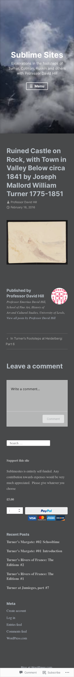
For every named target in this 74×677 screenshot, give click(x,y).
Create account (16, 610)
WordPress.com (17, 638)
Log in (11, 617)
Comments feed (17, 631)
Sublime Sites (37, 55)
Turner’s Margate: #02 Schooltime (33, 541)
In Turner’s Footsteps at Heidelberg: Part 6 (34, 341)
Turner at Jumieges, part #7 (28, 587)
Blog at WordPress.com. (37, 667)
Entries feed (14, 624)
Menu (39, 86)
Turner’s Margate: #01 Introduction (34, 550)
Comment (53, 419)
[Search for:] (28, 442)
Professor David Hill (24, 202)
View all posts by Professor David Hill (31, 318)
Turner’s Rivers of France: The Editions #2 (30, 562)
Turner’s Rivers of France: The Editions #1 (30, 576)
